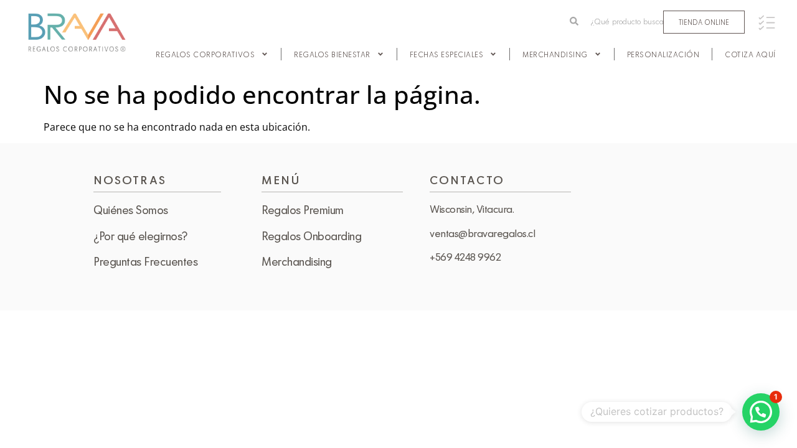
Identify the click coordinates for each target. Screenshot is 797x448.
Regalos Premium (303, 210)
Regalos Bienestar (332, 54)
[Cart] (767, 22)
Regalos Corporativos (205, 54)
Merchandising (555, 54)
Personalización (663, 54)
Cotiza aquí (750, 54)
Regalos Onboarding (311, 236)
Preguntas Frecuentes (145, 261)
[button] (761, 412)
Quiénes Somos (130, 210)
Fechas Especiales (447, 54)
